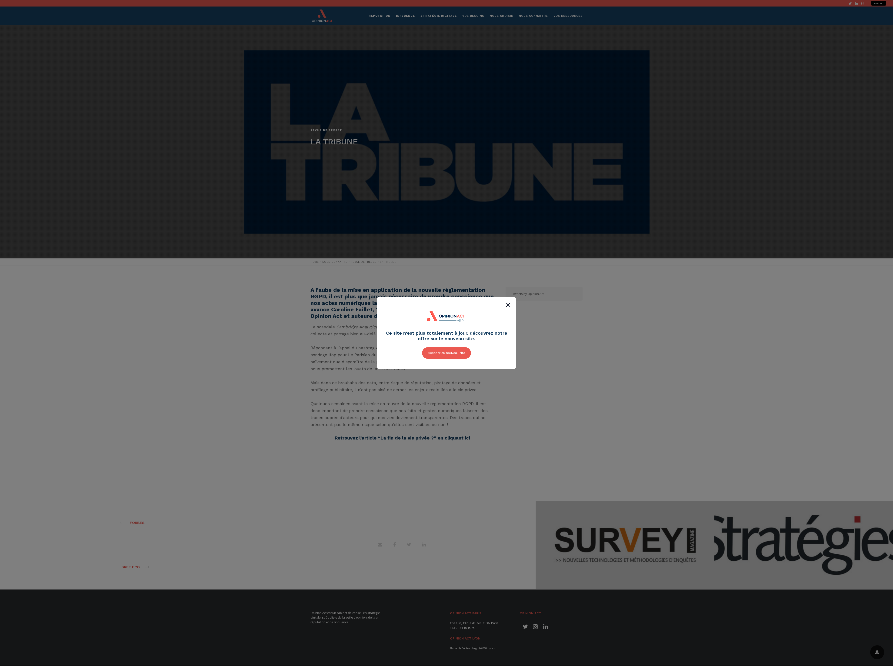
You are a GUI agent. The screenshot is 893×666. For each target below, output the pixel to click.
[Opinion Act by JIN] (446, 328)
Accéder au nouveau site (446, 353)
